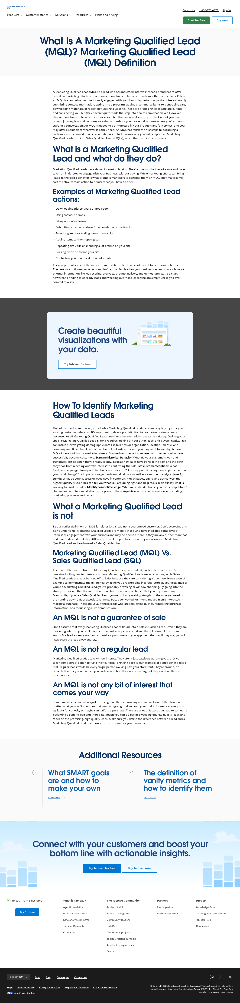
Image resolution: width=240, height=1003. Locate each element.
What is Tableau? (74, 900)
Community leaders (118, 919)
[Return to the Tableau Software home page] (20, 6)
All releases (202, 926)
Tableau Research (73, 926)
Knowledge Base (205, 907)
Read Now (54, 797)
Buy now (222, 20)
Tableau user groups (119, 913)
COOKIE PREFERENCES (105, 987)
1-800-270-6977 (209, 10)
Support (201, 900)
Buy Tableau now (139, 868)
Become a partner (167, 913)
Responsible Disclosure (76, 987)
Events (110, 951)
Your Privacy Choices (24, 993)
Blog (48, 977)
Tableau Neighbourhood (121, 938)
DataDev (112, 926)
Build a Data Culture (75, 913)
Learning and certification (211, 913)
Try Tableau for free (77, 364)
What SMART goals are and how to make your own (78, 780)
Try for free (27, 912)
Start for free (196, 20)
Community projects (119, 932)
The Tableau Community (123, 900)
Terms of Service (25, 987)
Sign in (227, 10)
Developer (63, 977)
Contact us (189, 10)
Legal (9, 987)
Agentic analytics (73, 907)
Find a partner (165, 907)
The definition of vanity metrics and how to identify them (178, 780)
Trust (37, 977)
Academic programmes (120, 945)
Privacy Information (49, 987)
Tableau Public (115, 907)
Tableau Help (203, 919)
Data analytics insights (76, 919)
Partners (162, 900)
